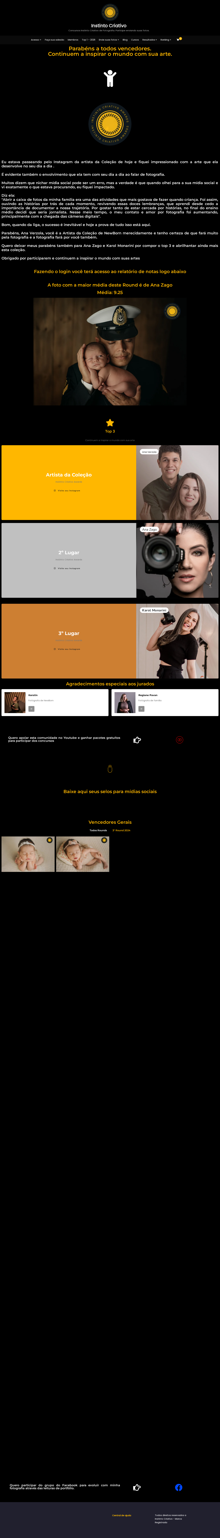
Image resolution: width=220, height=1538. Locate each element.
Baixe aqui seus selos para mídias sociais (110, 791)
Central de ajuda (121, 1515)
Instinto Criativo (108, 25)
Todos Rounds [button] (98, 830)
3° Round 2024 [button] (121, 830)
